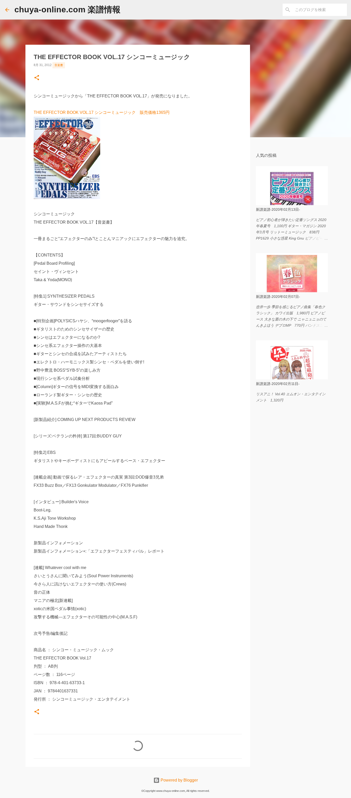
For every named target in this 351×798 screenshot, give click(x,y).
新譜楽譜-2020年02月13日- (278, 209)
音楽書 (58, 65)
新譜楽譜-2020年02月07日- (278, 297)
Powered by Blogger (179, 780)
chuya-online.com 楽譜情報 (67, 9)
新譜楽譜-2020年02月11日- (278, 384)
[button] (37, 78)
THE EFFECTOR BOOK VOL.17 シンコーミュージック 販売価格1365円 (102, 112)
